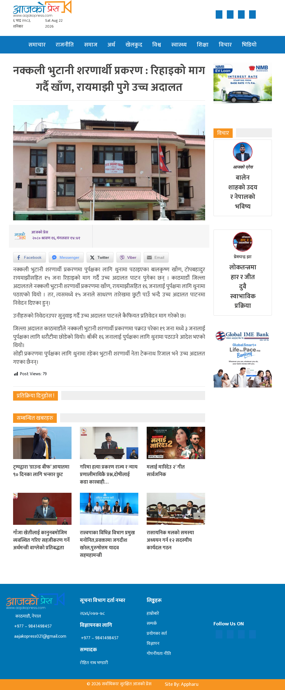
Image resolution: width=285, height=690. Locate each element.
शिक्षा (202, 45)
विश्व (156, 45)
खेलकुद (134, 45)
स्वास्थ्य (179, 45)
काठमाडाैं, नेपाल (27, 616)
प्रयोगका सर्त (157, 633)
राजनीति (65, 45)
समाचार (37, 45)
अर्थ (111, 45)
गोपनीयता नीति (159, 653)
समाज (90, 45)
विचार (225, 45)
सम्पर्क (152, 623)
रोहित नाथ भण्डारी (94, 663)
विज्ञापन (153, 643)
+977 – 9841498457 (32, 626)
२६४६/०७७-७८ (92, 613)
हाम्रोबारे (153, 613)
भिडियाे (249, 45)
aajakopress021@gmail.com (39, 636)
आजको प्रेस (243, 167)
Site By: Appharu (181, 684)
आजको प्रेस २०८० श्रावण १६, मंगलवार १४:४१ (55, 235)
